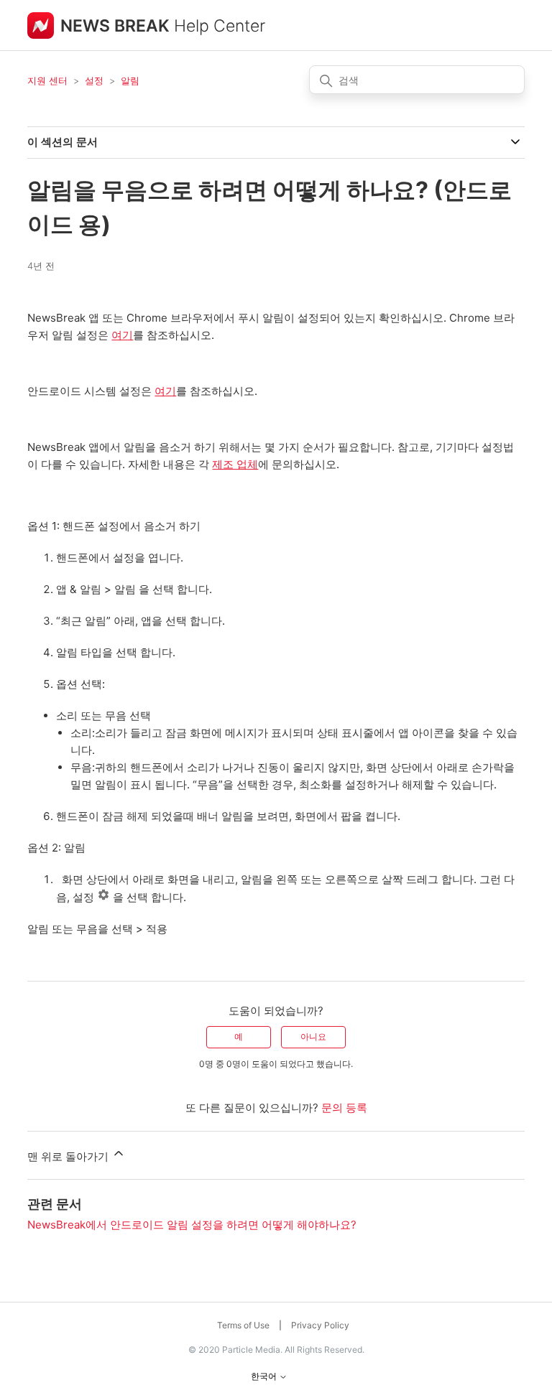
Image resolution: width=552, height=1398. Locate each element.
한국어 (265, 1376)
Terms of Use (243, 1325)
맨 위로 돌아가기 (69, 1156)
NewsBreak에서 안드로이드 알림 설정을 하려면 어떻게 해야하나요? (191, 1224)
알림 (130, 80)
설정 (94, 80)
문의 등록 (344, 1107)
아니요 (313, 1036)
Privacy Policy (320, 1325)
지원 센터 (47, 80)
